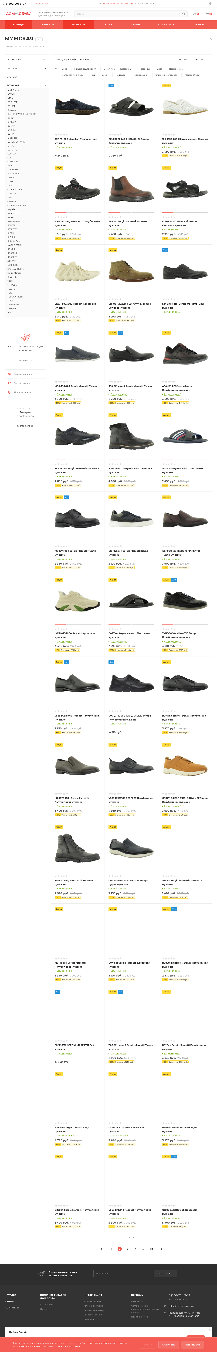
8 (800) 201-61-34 (16, 3)
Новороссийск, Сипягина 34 (118, 3)
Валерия (25, 412)
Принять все (192, 1344)
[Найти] (184, 13)
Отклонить (168, 1344)
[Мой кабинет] (210, 4)
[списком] (202, 59)
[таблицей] (207, 59)
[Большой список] (185, 59)
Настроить (147, 1345)
